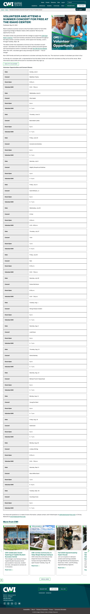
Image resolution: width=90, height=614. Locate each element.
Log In (63, 2)
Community (56, 5)
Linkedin (12, 603)
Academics (34, 5)
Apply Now (81, 5)
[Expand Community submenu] (56, 7)
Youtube (19, 603)
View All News (45, 579)
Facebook (4, 603)
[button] (88, 550)
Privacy (51, 609)
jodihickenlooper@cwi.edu (67, 514)
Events (47, 2)
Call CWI (63, 589)
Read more (16, 570)
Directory (53, 2)
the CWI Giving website (40, 48)
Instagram (8, 603)
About (62, 5)
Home (2, 9)
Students (49, 5)
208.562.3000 (7, 598)
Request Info (71, 5)
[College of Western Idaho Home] (12, 4)
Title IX (33, 609)
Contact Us (48, 592)
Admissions (42, 5)
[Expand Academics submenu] (34, 7)
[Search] (85, 2)
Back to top (1, 580)
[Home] (9, 589)
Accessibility (26, 609)
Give (58, 2)
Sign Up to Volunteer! (11, 63)
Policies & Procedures (42, 609)
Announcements (59, 15)
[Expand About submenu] (62, 7)
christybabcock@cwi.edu (17, 516)
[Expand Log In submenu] (63, 4)
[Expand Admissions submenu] (42, 7)
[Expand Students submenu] (49, 7)
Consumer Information (60, 609)
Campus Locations (8, 600)
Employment (42, 592)
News (42, 2)
